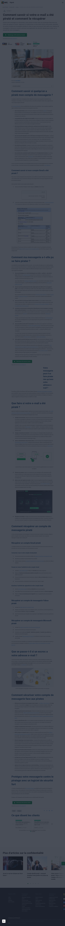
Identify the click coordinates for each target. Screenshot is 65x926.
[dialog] (32, 463)
